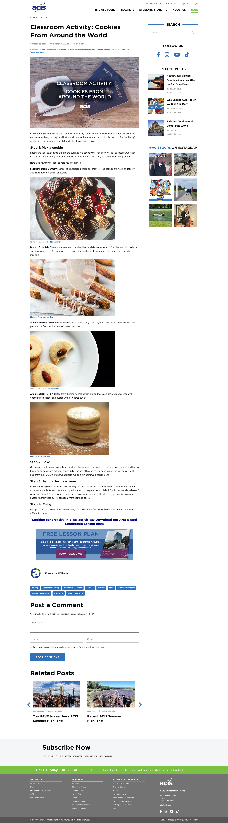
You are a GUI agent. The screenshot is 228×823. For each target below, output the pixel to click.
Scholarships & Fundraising (123, 798)
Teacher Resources (103, 50)
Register (184, 4)
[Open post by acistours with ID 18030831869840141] (160, 164)
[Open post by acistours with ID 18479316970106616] (185, 164)
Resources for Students (122, 801)
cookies (90, 588)
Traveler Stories (119, 787)
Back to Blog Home (42, 17)
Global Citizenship (126, 588)
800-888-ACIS (70, 770)
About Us (179, 9)
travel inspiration (75, 593)
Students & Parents (153, 9)
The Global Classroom (120, 50)
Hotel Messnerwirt (53, 242)
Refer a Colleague (79, 808)
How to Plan (76, 794)
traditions (58, 593)
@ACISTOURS (160, 148)
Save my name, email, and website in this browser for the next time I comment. (69, 647)
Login (195, 4)
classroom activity (50, 588)
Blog (194, 9)
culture (101, 588)
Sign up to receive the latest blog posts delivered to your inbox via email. (78, 756)
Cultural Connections (47, 50)
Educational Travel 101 (80, 787)
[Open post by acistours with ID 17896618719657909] (185, 189)
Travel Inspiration (37, 52)
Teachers (127, 9)
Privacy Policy (184, 820)
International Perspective (85, 50)
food (111, 588)
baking (35, 588)
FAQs (115, 808)
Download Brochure (153, 4)
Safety (74, 798)
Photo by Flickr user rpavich (41, 317)
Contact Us (171, 4)
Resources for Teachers (81, 805)
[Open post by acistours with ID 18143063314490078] (185, 215)
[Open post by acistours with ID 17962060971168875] (160, 215)
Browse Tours (105, 9)
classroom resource (73, 588)
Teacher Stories (78, 790)
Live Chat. (178, 770)
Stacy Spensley (52, 388)
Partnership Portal (37, 798)
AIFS (32, 794)
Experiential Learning (65, 50)
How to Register (119, 794)
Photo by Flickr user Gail (40, 456)
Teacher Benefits (78, 801)
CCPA (195, 820)
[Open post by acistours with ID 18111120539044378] (160, 189)
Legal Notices (167, 820)
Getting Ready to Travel (122, 805)
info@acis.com (165, 805)
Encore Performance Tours (40, 790)
